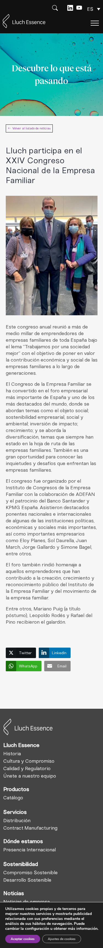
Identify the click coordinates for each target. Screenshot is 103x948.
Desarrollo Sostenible (27, 880)
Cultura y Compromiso (28, 761)
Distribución (16, 820)
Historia (12, 754)
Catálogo (13, 798)
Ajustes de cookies (62, 939)
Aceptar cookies (23, 939)
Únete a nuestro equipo (29, 776)
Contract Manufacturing (30, 828)
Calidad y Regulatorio (27, 768)
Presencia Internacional (29, 850)
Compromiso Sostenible (30, 873)
